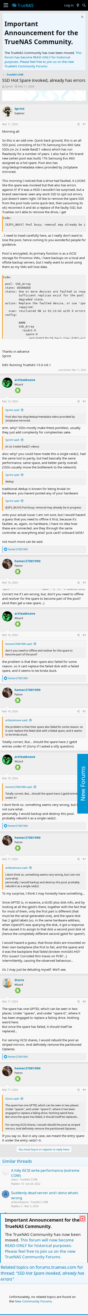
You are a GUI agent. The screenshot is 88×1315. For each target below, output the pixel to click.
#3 (84, 582)
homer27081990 (28, 561)
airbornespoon (20, 1202)
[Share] (78, 124)
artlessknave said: (16, 720)
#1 (84, 124)
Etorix (19, 980)
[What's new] (78, 5)
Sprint (9, 86)
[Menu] (6, 5)
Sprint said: (12, 410)
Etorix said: (12, 1099)
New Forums (83, 783)
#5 (84, 711)
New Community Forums (33, 1301)
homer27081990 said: (18, 644)
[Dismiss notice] (82, 17)
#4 (84, 635)
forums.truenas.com (56, 1267)
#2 (84, 401)
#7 (84, 859)
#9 (84, 1090)
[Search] (84, 5)
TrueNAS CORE (29, 1179)
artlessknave (25, 380)
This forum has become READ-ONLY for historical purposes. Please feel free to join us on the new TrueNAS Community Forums (43, 59)
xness (14, 1179)
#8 (84, 1001)
